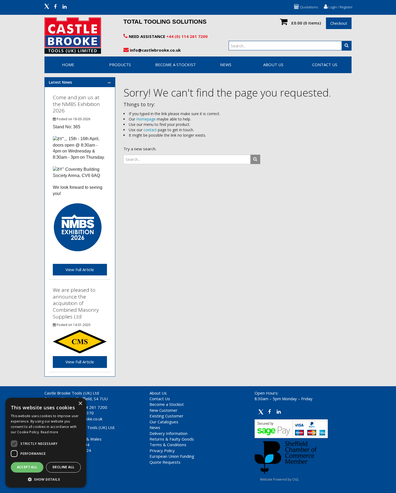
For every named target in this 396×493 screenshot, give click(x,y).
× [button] (80, 404)
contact (150, 129)
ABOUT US (273, 64)
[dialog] (45, 443)
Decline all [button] (63, 467)
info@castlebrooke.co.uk (155, 50)
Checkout (338, 23)
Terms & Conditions (168, 444)
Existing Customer (166, 415)
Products (120, 64)
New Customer (164, 410)
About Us (158, 393)
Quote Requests (165, 462)
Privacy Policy (162, 450)
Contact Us (160, 398)
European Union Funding (172, 456)
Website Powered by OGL (279, 479)
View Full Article (79, 269)
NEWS (225, 64)
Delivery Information (168, 433)
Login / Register (340, 7)
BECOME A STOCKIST (175, 64)
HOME (68, 64)
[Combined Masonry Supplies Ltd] (80, 341)
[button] (46, 479)
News (155, 427)
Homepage (146, 119)
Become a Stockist (167, 404)
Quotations (308, 7)
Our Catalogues (164, 421)
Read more (49, 432)
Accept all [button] (27, 467)
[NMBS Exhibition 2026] (78, 227)
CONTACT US (324, 64)
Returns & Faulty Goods (172, 439)
